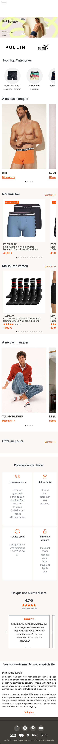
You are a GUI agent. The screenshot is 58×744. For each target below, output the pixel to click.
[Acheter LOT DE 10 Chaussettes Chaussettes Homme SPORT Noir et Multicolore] (24, 292)
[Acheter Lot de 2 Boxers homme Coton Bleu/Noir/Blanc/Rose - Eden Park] (24, 220)
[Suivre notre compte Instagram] (25, 728)
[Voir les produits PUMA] (43, 47)
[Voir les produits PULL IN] (15, 47)
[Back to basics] (29, 27)
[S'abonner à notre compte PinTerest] (33, 728)
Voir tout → (50, 194)
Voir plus (29, 712)
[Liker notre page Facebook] (17, 728)
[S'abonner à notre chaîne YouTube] (41, 728)
